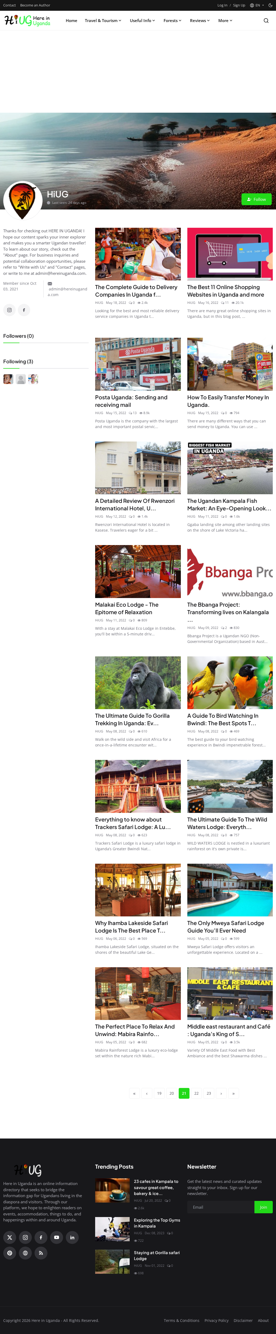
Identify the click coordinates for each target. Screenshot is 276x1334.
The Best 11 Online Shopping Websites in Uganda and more (225, 290)
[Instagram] (9, 310)
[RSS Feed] (40, 1253)
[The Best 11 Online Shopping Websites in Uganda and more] (230, 254)
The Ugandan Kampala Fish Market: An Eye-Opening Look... (229, 504)
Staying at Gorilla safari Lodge (157, 1255)
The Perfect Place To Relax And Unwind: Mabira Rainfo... (135, 1030)
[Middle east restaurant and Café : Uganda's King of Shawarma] (230, 993)
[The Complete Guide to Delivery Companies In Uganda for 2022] (138, 254)
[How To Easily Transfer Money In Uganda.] (230, 364)
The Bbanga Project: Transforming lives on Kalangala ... (228, 612)
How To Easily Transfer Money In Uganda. (228, 401)
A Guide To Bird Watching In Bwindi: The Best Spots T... (222, 719)
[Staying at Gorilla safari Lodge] (112, 1262)
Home (71, 20)
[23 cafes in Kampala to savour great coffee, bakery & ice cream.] (112, 1190)
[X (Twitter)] (9, 1237)
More (223, 20)
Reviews (198, 20)
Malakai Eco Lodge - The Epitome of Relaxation (126, 608)
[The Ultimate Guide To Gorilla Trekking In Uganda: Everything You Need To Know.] (138, 682)
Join (263, 1207)
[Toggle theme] (270, 5)
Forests (171, 20)
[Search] (266, 20)
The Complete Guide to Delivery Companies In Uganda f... (136, 290)
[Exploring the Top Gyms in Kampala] (112, 1229)
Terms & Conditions (181, 1320)
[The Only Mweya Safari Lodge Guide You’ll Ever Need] (230, 890)
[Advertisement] (138, 72)
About (263, 1320)
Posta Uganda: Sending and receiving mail (131, 401)
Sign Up (239, 5)
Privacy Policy (217, 1320)
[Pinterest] (9, 1253)
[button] (257, 5)
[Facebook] (24, 310)
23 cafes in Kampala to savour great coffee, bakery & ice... (156, 1187)
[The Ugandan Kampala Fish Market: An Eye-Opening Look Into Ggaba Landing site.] (230, 468)
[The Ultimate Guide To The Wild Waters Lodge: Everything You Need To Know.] (230, 786)
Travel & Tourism (101, 20)
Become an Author (35, 5)
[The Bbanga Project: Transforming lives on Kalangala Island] (230, 571)
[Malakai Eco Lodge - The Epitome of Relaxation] (138, 571)
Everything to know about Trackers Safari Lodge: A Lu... (133, 823)
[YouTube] (56, 1237)
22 (196, 1093)
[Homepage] (27, 20)
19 (159, 1093)
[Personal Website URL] (25, 1253)
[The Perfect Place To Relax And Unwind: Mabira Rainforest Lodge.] (138, 993)
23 (209, 1093)
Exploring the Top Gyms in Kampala (157, 1223)
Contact (9, 5)
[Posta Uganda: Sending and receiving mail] (138, 364)
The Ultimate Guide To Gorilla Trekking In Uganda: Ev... (132, 719)
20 (172, 1093)
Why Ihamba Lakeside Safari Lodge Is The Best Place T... (131, 926)
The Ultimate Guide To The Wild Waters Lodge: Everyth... (227, 823)
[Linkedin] (72, 1237)
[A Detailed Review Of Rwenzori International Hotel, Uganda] (138, 468)
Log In (222, 5)
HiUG (99, 302)
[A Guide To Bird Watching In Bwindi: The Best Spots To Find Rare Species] (230, 682)
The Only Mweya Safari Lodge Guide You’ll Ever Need (225, 926)
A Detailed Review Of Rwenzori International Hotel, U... (135, 504)
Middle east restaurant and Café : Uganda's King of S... (228, 1030)
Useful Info (140, 20)
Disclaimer (243, 1320)
